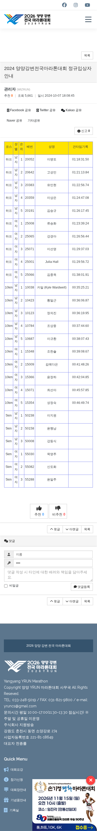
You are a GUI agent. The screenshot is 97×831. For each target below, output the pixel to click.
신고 (85, 131)
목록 (87, 55)
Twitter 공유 (47, 110)
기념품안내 (18, 800)
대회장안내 (18, 789)
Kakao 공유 (73, 110)
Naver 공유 (14, 120)
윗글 (56, 529)
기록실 (14, 810)
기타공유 (34, 120)
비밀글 (14, 585)
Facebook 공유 (20, 110)
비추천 (58, 514)
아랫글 (74, 529)
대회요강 (17, 769)
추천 (39, 514)
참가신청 (17, 779)
